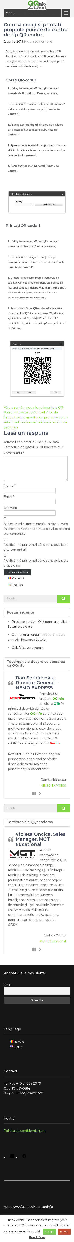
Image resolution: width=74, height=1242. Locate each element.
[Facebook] (23, 1157)
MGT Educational (52, 941)
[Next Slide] (40, 793)
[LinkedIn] (11, 1157)
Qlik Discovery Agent (27, 647)
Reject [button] (64, 1231)
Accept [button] (49, 1231)
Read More (37, 1237)
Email (9, 497)
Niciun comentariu (38, 41)
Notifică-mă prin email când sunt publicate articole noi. (36, 563)
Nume (10, 485)
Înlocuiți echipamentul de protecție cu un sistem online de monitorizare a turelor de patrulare (36, 422)
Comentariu (14, 453)
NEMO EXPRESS (53, 785)
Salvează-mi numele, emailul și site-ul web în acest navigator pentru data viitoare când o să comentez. (37, 529)
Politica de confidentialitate (24, 1131)
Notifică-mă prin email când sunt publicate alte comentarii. (36, 547)
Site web (10, 508)
